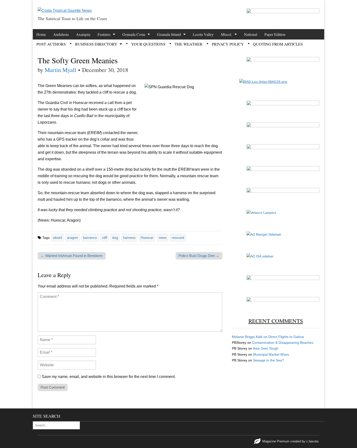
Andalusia (61, 34)
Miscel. (226, 34)
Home (41, 34)
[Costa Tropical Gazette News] (65, 7)
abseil (57, 238)
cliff (104, 238)
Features (104, 34)
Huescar (147, 238)
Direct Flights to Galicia (286, 337)
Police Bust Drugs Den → (198, 256)
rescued (178, 238)
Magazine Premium (275, 441)
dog (115, 238)
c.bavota (312, 441)
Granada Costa (133, 34)
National (250, 34)
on (250, 337)
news (163, 238)
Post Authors (51, 44)
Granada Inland (169, 34)
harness (129, 238)
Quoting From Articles (278, 44)
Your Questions (148, 44)
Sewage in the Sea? (268, 360)
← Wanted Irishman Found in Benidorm (72, 256)
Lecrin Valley (203, 34)
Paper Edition (274, 34)
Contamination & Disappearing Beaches (282, 342)
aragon (72, 238)
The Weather (189, 44)
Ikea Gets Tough (265, 348)
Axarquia (83, 34)
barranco (90, 238)
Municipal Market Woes (271, 354)
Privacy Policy (228, 44)
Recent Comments (275, 320)
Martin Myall (60, 70)
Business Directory (96, 44)
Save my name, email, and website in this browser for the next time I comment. (109, 377)
